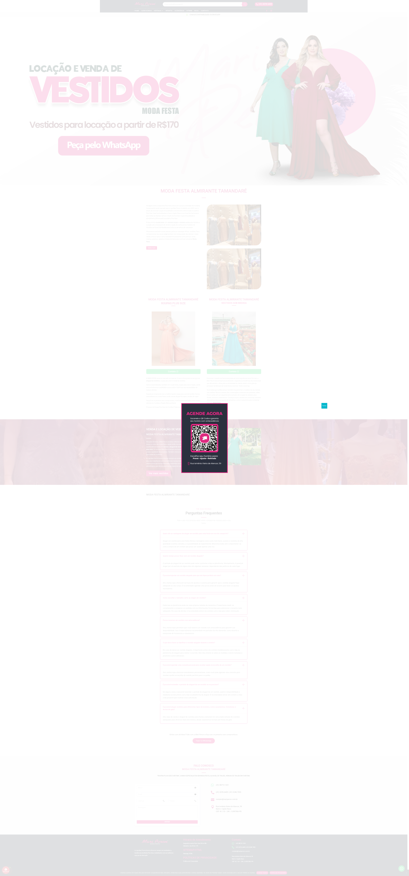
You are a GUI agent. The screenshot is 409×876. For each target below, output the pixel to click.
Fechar (324, 405)
